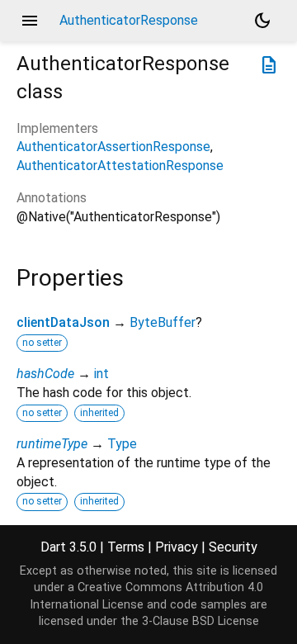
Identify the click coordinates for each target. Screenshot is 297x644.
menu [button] (30, 21)
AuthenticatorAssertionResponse (113, 146)
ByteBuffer (163, 322)
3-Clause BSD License (200, 621)
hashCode (45, 373)
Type (122, 444)
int (101, 373)
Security (233, 547)
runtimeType (51, 444)
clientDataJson (63, 322)
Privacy (176, 547)
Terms (125, 547)
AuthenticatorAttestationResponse (120, 165)
